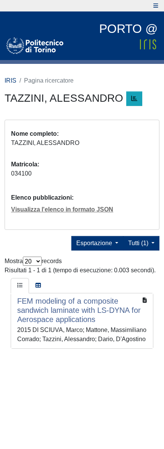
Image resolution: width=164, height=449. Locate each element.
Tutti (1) (139, 243)
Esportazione (95, 243)
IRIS (10, 80)
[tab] (20, 285)
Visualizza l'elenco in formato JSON (62, 209)
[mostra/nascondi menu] (155, 6)
